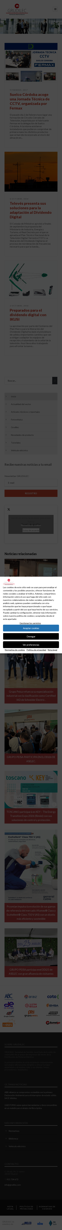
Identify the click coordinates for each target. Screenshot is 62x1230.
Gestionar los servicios (30, 623)
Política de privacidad (36, 650)
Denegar (31, 636)
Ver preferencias (31, 644)
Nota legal (52, 650)
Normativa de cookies (15, 650)
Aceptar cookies (31, 628)
